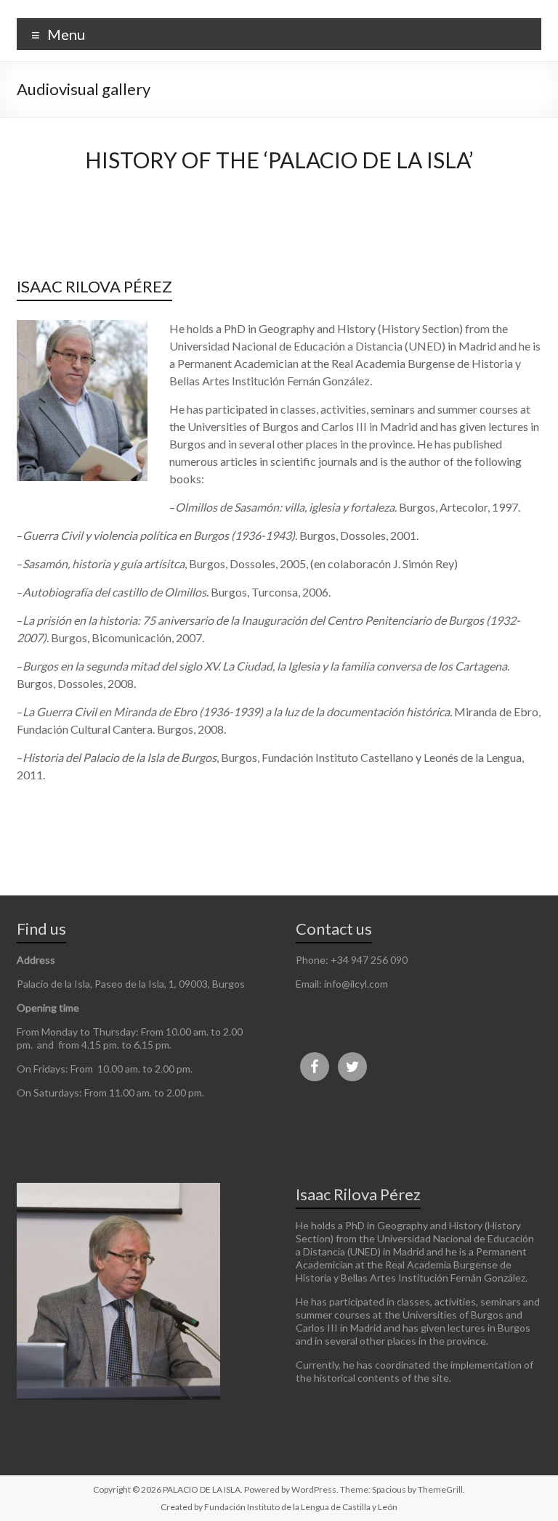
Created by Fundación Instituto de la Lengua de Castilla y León (279, 1506)
